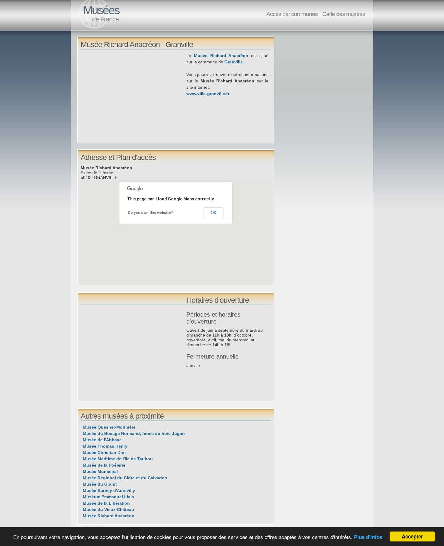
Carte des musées (343, 14)
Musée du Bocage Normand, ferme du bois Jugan (134, 433)
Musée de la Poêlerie (104, 465)
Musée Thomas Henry (105, 446)
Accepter (412, 536)
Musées (101, 10)
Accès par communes (292, 14)
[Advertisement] (133, 95)
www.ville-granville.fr (207, 93)
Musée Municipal (100, 471)
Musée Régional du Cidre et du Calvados (125, 477)
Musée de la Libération (106, 503)
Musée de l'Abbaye (102, 439)
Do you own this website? (150, 213)
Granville (233, 61)
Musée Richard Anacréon (221, 55)
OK (213, 212)
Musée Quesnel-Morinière (109, 427)
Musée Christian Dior (104, 452)
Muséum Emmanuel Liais (108, 496)
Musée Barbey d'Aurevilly (109, 490)
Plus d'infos (368, 537)
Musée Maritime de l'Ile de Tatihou (118, 458)
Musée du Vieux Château (108, 509)
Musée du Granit (100, 484)
